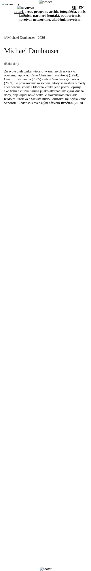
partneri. (39, 15)
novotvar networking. (35, 19)
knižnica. (25, 15)
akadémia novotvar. (67, 19)
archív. (54, 11)
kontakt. (53, 15)
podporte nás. (71, 15)
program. (41, 11)
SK (74, 7)
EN (81, 7)
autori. (19, 11)
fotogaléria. (68, 11)
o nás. (82, 11)
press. (29, 11)
